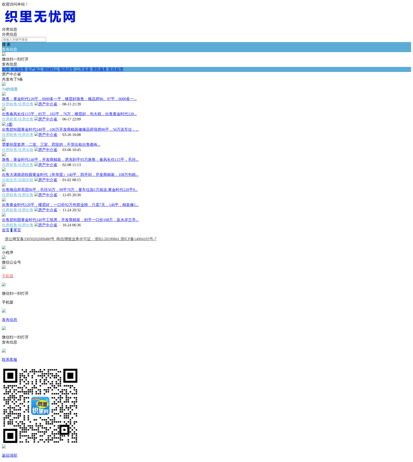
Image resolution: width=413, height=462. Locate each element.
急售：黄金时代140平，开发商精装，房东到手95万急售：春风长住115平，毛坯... (70, 160)
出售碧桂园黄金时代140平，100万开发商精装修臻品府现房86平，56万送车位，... (70, 129)
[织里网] (40, 25)
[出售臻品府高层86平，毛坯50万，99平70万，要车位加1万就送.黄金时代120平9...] (4, 185)
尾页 (17, 230)
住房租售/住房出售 (17, 104)
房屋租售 (18, 69)
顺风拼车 (67, 69)
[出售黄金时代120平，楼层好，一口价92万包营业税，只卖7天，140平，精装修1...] (4, 200)
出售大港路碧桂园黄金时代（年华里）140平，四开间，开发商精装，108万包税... (70, 175)
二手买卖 (83, 69)
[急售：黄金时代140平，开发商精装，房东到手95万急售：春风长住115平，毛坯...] (4, 155)
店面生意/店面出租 (17, 180)
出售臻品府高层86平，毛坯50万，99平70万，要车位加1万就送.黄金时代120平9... (70, 190)
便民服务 (99, 69)
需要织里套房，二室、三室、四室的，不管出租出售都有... (51, 144)
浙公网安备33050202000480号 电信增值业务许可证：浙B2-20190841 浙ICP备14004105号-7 (80, 239)
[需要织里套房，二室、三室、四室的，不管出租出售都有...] (4, 140)
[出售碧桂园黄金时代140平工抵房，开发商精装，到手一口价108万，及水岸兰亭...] (4, 215)
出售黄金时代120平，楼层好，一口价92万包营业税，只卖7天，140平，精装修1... (70, 205)
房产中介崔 (47, 104)
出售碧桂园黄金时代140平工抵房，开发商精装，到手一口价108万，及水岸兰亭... (70, 220)
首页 (6, 69)
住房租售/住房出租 (17, 150)
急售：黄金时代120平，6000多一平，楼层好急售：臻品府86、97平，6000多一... (69, 99)
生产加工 (34, 69)
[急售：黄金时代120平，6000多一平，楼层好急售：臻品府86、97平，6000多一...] (4, 94)
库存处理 (115, 69)
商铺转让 (50, 69)
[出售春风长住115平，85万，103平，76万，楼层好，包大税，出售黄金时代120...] (4, 109)
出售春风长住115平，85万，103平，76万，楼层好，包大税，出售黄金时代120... (69, 114)
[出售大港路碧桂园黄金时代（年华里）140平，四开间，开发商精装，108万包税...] (4, 170)
